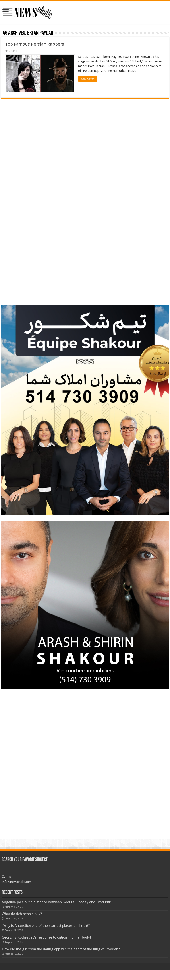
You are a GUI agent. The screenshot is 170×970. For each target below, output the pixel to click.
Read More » (88, 78)
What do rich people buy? (22, 914)
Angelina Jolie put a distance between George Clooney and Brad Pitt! (56, 902)
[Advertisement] (85, 130)
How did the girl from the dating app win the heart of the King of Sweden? (61, 949)
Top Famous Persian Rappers (34, 44)
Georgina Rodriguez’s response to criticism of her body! (46, 937)
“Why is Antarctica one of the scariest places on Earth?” (46, 925)
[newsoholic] (27, 11)
